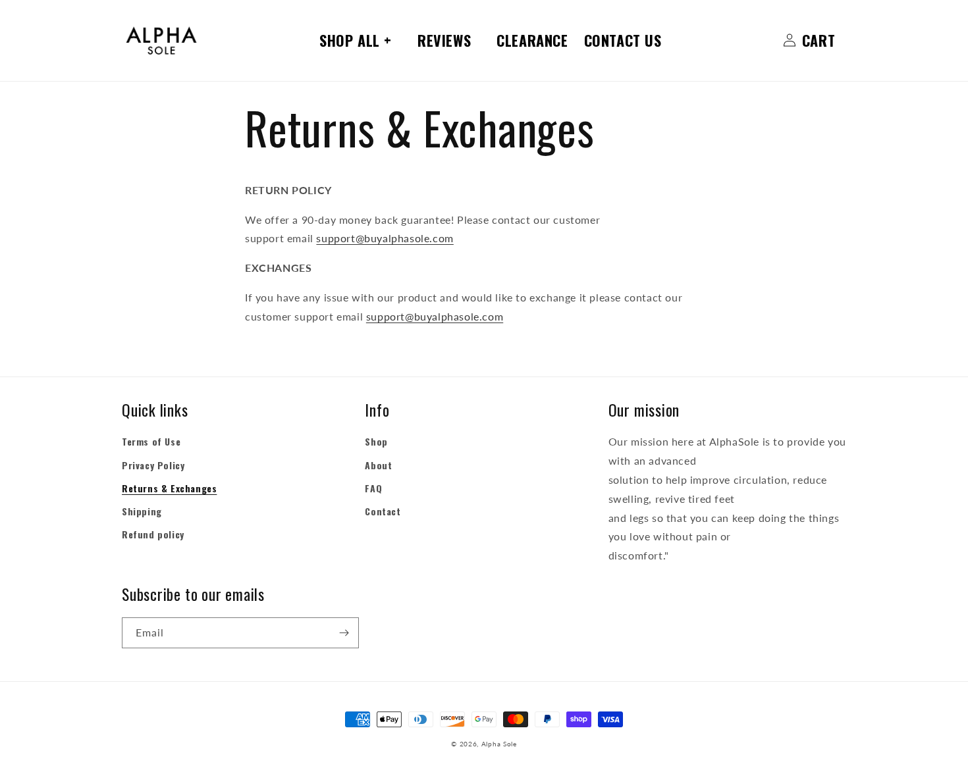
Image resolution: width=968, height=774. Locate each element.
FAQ (373, 488)
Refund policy (153, 534)
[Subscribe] (343, 632)
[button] (360, 40)
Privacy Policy (153, 465)
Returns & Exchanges (169, 488)
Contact (382, 511)
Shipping (142, 511)
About (378, 465)
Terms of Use (151, 441)
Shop (376, 441)
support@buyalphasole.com (384, 238)
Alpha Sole (499, 744)
